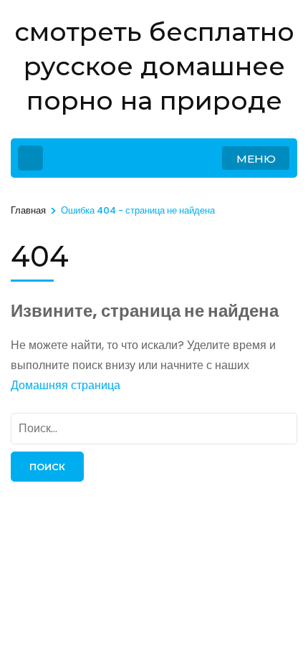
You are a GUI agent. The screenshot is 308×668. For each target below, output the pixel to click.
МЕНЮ (256, 159)
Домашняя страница (65, 385)
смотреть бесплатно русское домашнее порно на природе (154, 66)
